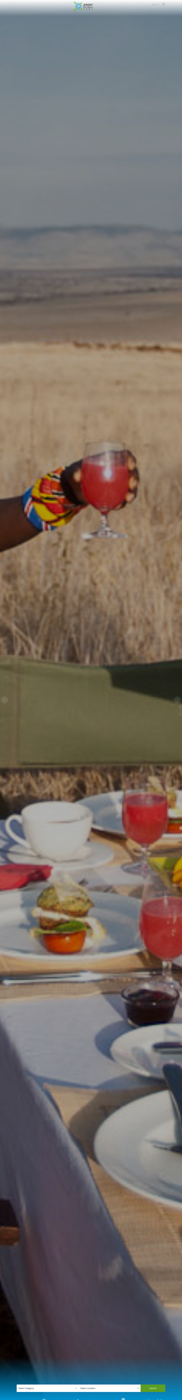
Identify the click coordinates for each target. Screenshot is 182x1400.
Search (153, 1388)
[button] (4, 700)
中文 (156, 4)
